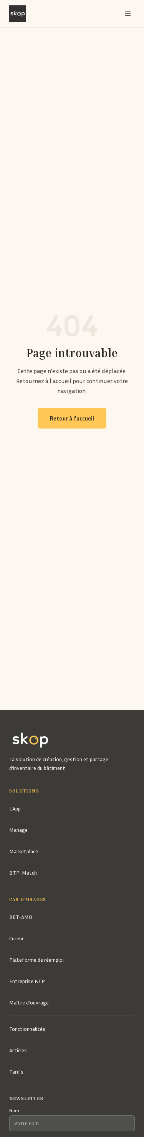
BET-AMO (20, 917)
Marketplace (23, 851)
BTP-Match (23, 872)
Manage (18, 829)
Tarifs (16, 1071)
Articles (18, 1050)
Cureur (16, 938)
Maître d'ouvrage (29, 1002)
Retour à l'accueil (72, 418)
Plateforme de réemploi (36, 959)
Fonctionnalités (27, 1028)
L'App (15, 808)
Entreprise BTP (27, 981)
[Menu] (128, 14)
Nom (14, 1110)
